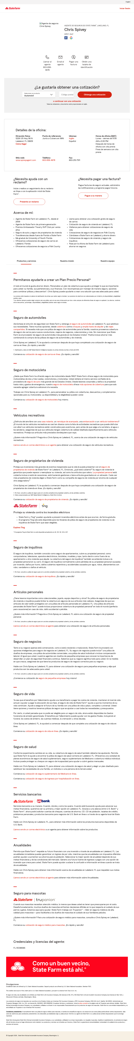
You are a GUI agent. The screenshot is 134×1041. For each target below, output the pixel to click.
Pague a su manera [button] (93, 196)
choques (76, 327)
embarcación (89, 422)
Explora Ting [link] (19, 527)
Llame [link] (16, 445)
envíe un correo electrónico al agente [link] (37, 626)
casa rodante (47, 422)
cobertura (61, 327)
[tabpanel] (67, 145)
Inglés (71, 138)
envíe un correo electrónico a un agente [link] (38, 445)
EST (113, 136)
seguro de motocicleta (63, 384)
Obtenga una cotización (94, 95)
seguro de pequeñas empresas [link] (52, 678)
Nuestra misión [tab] (67, 261)
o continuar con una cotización (67, 101)
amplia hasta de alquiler (93, 327)
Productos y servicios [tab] (26, 261)
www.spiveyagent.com (26, 160)
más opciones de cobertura (92, 384)
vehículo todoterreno (109, 422)
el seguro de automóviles (81, 324)
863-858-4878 (48, 160)
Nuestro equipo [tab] (108, 261)
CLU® (71, 34)
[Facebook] (66, 37)
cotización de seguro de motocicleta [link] (42, 400)
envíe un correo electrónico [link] (33, 830)
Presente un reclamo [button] (29, 202)
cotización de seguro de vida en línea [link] (42, 731)
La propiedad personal (102, 472)
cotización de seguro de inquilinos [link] (40, 576)
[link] (60, 63)
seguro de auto (33, 382)
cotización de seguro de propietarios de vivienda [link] (47, 499)
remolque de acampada (67, 422)
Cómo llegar (21, 144)
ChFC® (66, 34)
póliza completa (83, 1003)
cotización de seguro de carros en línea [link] (43, 354)
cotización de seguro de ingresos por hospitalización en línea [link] (52, 779)
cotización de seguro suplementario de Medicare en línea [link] (51, 774)
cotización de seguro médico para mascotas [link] (45, 925)
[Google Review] (71, 37)
